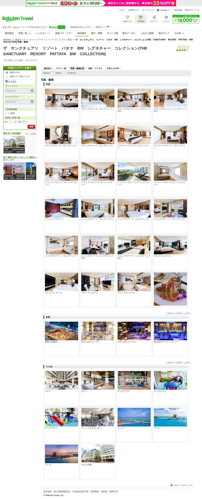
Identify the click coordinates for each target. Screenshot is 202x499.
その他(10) (71, 73)
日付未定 (12, 81)
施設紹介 (48, 68)
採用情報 (95, 491)
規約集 (104, 491)
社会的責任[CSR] (80, 491)
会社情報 (47, 491)
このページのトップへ (178, 313)
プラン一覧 (61, 68)
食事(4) (58, 73)
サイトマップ (148, 10)
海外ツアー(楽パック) (20, 76)
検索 (31, 126)
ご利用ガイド (133, 10)
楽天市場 (178, 10)
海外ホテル (15, 72)
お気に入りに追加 (15, 60)
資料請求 (114, 491)
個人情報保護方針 (62, 491)
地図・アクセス (95, 68)
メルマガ (33, 60)
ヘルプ (122, 10)
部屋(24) (46, 73)
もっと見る (31, 134)
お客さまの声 (113, 68)
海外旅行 (7, 39)
